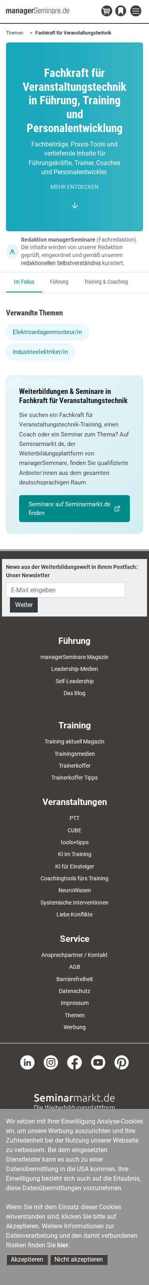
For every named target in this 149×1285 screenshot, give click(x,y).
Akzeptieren (27, 1259)
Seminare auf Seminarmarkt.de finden (69, 509)
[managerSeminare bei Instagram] (51, 1062)
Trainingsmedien (74, 754)
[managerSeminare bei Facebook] (74, 1062)
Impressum (75, 1003)
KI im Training (74, 854)
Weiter (24, 605)
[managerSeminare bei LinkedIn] (27, 1062)
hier (62, 1245)
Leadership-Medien (74, 669)
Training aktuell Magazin (74, 741)
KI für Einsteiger (74, 866)
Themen (14, 33)
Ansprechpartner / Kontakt (74, 955)
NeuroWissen (74, 890)
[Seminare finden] (74, 1102)
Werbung (75, 1027)
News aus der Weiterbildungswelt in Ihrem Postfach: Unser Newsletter (71, 571)
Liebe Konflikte (74, 914)
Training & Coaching (106, 282)
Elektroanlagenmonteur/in (47, 332)
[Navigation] (136, 11)
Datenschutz (74, 991)
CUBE (74, 830)
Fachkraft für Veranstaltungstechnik (73, 33)
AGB (74, 967)
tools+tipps (75, 842)
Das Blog (74, 693)
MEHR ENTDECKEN (74, 187)
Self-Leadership (75, 681)
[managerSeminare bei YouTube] (98, 1062)
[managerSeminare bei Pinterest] (121, 1062)
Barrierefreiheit (74, 979)
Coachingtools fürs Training (74, 878)
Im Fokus (24, 282)
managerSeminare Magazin (74, 657)
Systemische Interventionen (74, 902)
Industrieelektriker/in (40, 351)
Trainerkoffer (75, 766)
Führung (59, 282)
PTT (74, 818)
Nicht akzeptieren (78, 1259)
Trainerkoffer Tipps (74, 777)
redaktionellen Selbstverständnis (61, 263)
